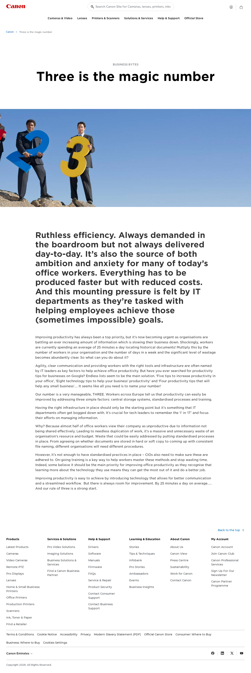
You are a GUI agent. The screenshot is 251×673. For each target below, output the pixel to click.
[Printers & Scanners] (121, 18)
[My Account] (231, 7)
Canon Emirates (18, 653)
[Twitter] (232, 653)
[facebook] (213, 653)
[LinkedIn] (222, 653)
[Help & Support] (181, 18)
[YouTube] (242, 653)
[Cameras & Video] (74, 18)
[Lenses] (88, 18)
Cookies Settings (55, 642)
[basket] (241, 7)
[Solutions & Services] (154, 18)
